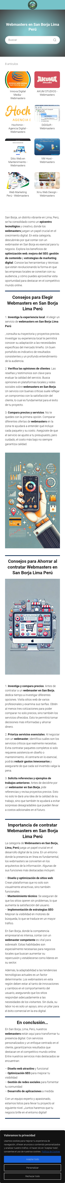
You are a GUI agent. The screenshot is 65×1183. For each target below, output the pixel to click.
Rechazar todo (32, 1176)
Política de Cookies (51, 1151)
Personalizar (32, 1168)
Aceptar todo (32, 1159)
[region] (32, 1156)
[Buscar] (53, 39)
